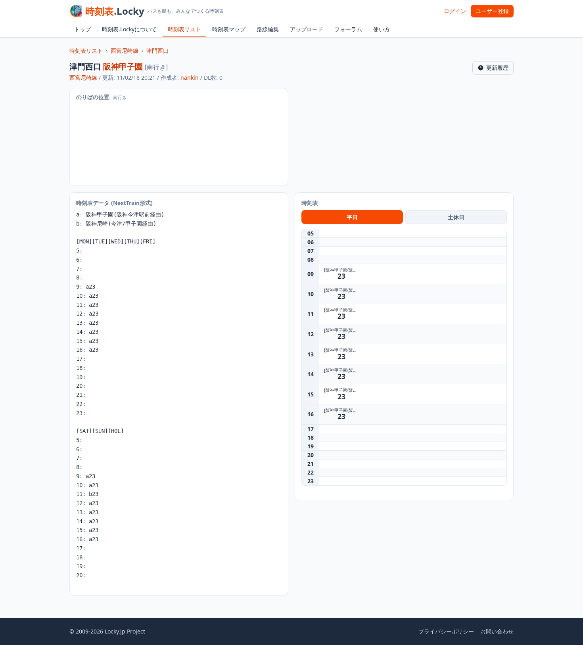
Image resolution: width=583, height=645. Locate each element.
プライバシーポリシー (446, 631)
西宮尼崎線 (124, 50)
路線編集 (268, 29)
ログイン (455, 11)
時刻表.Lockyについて (129, 29)
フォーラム (348, 29)
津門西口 (157, 50)
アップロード (306, 29)
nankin (189, 77)
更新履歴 (497, 67)
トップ (82, 29)
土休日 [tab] (456, 217)
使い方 (381, 29)
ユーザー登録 (492, 11)
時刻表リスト (184, 29)
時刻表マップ (228, 29)
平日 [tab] (352, 217)
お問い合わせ (497, 631)
